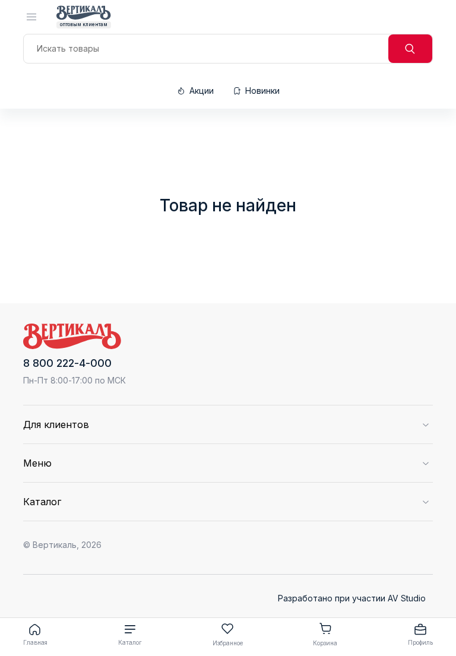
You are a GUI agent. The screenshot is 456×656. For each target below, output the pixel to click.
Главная (35, 642)
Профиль (420, 642)
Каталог (130, 642)
